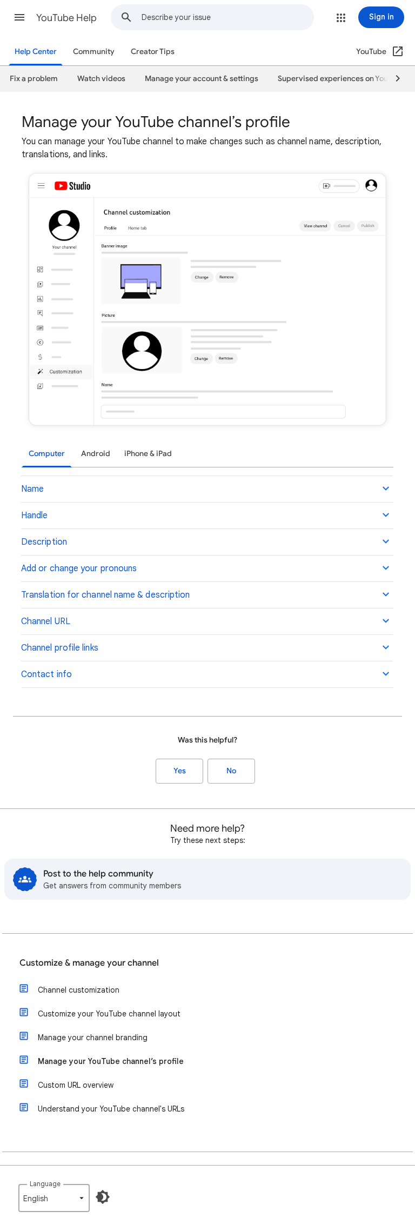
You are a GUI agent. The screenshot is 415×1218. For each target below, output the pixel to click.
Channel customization (78, 990)
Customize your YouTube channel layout (109, 1014)
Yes (179, 770)
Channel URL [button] (45, 621)
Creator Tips (153, 51)
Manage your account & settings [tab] (201, 78)
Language (45, 1184)
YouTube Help (66, 18)
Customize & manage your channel (89, 963)
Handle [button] (34, 515)
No (231, 770)
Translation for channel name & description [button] (105, 595)
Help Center (36, 51)
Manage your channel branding (93, 1037)
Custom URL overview (75, 1085)
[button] (19, 17)
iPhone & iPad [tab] (148, 453)
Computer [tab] (47, 453)
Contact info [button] (46, 674)
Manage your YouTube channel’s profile (111, 1061)
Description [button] (44, 542)
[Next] (393, 79)
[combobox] (227, 17)
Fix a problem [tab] (34, 78)
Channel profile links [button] (59, 648)
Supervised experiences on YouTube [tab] (341, 78)
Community (94, 51)
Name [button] (32, 489)
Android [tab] (95, 453)
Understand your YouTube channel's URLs (111, 1109)
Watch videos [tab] (101, 78)
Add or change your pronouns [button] (79, 568)
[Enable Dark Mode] (103, 1197)
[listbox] (54, 1198)
